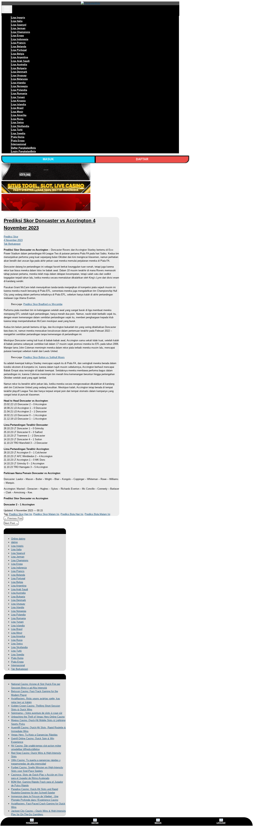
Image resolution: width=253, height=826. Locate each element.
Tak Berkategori (12, 243)
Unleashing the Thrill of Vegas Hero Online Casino (38, 716)
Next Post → (11, 523)
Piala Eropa (17, 140)
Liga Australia (19, 64)
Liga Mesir (17, 111)
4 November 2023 (13, 240)
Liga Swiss (17, 122)
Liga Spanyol (18, 24)
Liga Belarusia (19, 79)
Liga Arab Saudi (20, 61)
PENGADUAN (31, 823)
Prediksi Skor (11, 236)
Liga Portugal (19, 50)
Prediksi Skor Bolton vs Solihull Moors (44, 357)
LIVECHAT (221, 823)
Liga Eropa (17, 35)
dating (14, 542)
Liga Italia (16, 21)
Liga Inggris (18, 17)
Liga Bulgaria (18, 68)
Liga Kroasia (18, 100)
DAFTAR (142, 159)
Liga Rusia (17, 119)
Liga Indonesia (19, 39)
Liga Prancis (18, 42)
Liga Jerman (18, 28)
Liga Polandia (19, 90)
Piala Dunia (17, 137)
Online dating (18, 538)
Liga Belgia (17, 53)
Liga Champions (20, 32)
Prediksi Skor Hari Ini (20, 514)
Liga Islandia (18, 104)
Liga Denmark (19, 71)
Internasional (18, 144)
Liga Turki (17, 129)
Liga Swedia (18, 133)
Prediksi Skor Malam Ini (46, 514)
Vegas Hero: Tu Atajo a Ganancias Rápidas (34, 734)
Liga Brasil (17, 108)
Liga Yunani (18, 97)
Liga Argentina (19, 57)
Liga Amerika (18, 115)
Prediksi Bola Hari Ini (72, 514)
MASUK (48, 159)
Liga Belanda (18, 46)
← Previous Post (13, 518)
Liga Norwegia (19, 86)
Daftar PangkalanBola (23, 147)
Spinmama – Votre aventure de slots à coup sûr (36, 713)
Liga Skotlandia (20, 126)
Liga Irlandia (18, 82)
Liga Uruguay (18, 75)
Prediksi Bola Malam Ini (97, 514)
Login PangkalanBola (23, 151)
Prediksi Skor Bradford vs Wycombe (42, 304)
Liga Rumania (19, 93)
